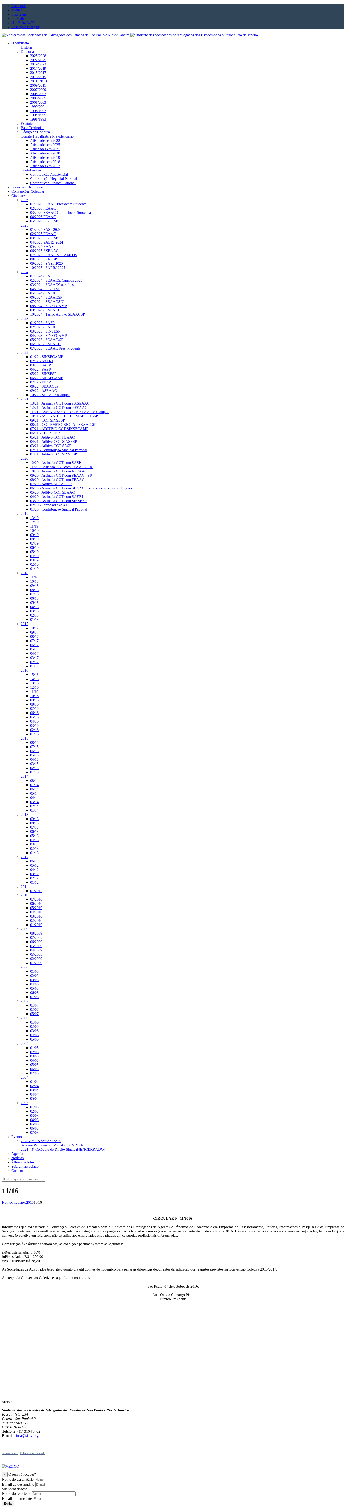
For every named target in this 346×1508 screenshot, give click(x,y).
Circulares (18, 1202)
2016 (30, 1202)
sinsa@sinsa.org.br (29, 1436)
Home (6, 1202)
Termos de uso (10, 1453)
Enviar (8, 1503)
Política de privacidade (32, 1453)
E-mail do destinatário (18, 1484)
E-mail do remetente (17, 1498)
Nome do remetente (16, 1494)
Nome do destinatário (18, 1479)
